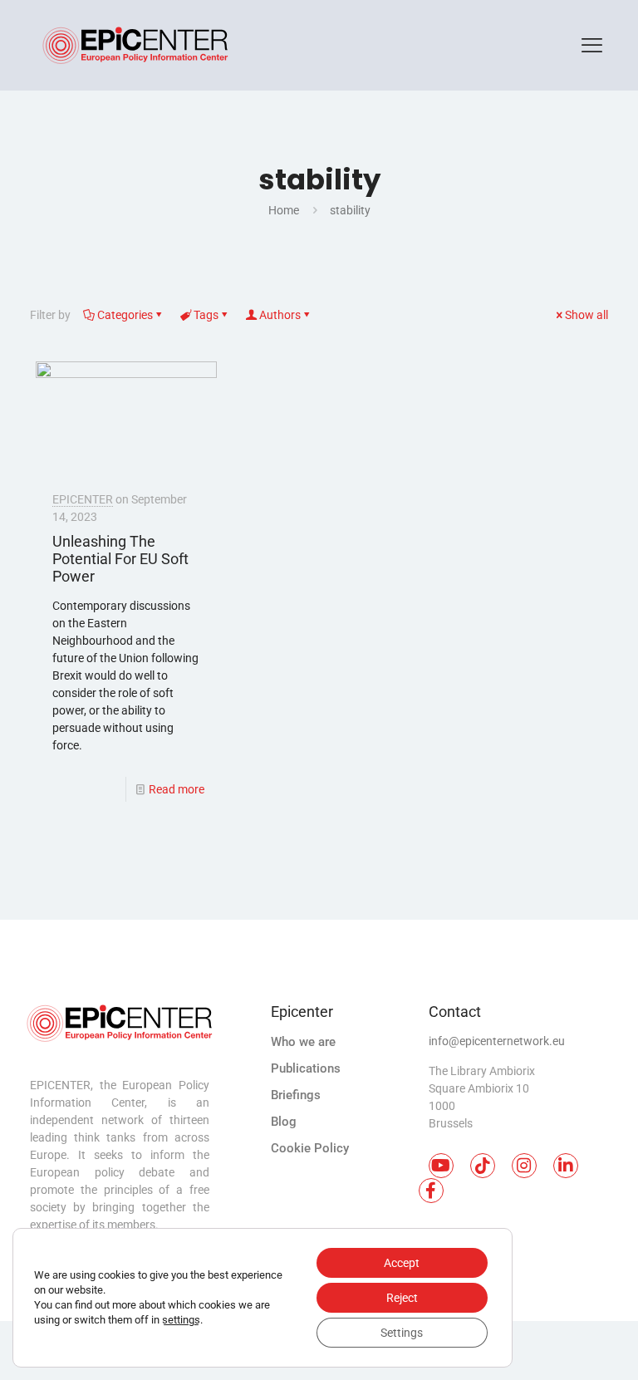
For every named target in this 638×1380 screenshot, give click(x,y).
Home (283, 210)
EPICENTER (82, 499)
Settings (401, 1332)
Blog (284, 1121)
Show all (586, 315)
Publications (306, 1068)
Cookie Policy (310, 1148)
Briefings (296, 1095)
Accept (402, 1263)
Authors (280, 315)
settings (181, 1320)
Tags (206, 315)
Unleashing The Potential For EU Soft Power (120, 559)
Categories (125, 315)
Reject (402, 1297)
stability (350, 210)
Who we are (303, 1041)
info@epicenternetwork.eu (497, 1041)
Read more (176, 789)
